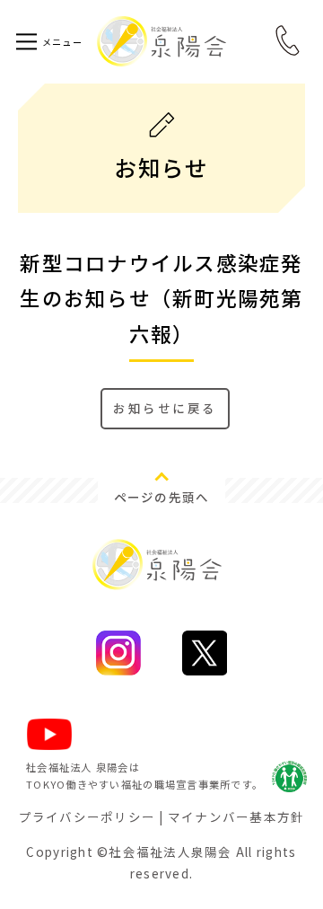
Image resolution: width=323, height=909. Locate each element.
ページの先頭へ (161, 497)
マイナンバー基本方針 (236, 816)
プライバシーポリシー (87, 816)
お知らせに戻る (164, 408)
